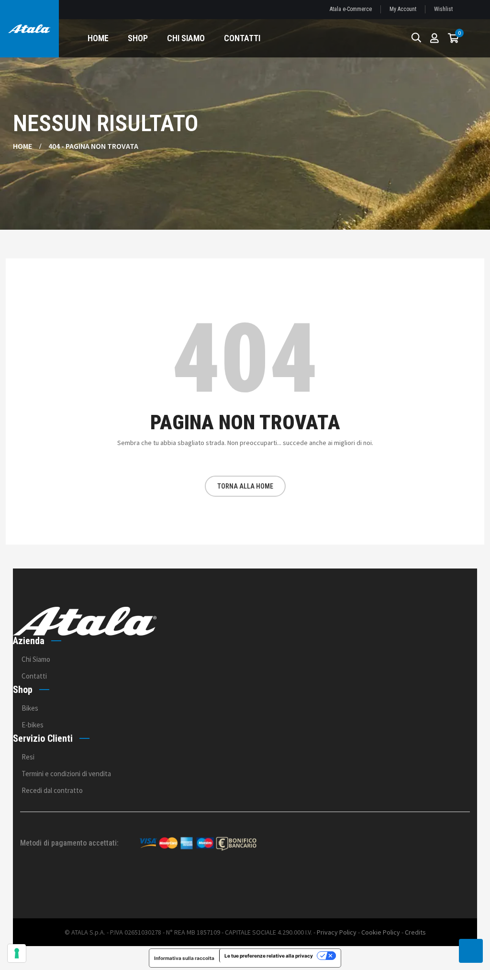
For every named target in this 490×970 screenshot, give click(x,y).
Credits (415, 932)
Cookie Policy (380, 932)
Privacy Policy (336, 932)
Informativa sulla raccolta (184, 958)
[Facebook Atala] (430, 881)
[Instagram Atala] (457, 881)
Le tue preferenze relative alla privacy (268, 956)
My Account (403, 9)
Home (22, 146)
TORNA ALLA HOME (245, 486)
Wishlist (443, 9)
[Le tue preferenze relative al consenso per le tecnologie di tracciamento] (17, 953)
